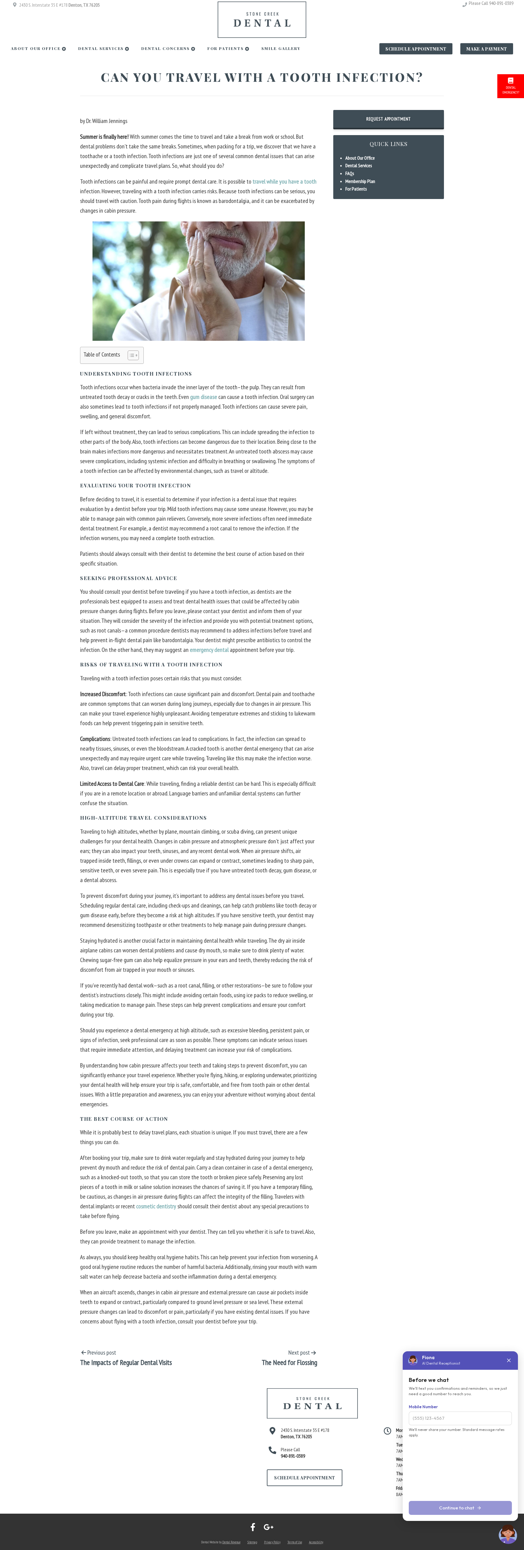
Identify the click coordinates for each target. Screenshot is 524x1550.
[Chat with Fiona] (508, 1534)
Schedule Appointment (415, 49)
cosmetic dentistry (156, 1206)
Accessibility (316, 1542)
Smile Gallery (281, 48)
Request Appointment (388, 119)
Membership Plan (360, 181)
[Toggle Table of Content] (130, 355)
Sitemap (252, 1542)
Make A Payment (486, 49)
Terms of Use (294, 1542)
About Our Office (36, 48)
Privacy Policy (272, 1542)
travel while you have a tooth (285, 181)
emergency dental (209, 650)
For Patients (225, 48)
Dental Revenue (231, 1542)
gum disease (203, 397)
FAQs (349, 173)
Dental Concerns (165, 48)
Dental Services (101, 48)
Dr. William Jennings (106, 121)
